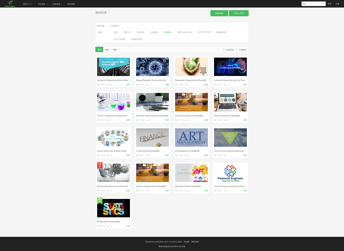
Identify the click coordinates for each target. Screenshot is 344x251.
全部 (116, 32)
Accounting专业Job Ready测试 (227, 115)
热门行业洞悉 (119, 39)
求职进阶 (42, 4)
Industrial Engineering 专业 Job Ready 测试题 (233, 80)
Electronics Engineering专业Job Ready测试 (115, 80)
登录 (330, 3)
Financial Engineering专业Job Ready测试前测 (233, 186)
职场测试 (115, 25)
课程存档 (195, 241)
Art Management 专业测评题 (187, 151)
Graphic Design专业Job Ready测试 (151, 186)
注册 (337, 3)
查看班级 (219, 13)
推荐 (115, 49)
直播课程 (230, 49)
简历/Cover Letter (184, 32)
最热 (107, 49)
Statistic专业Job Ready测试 (108, 221)
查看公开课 (239, 13)
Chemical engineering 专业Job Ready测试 (115, 115)
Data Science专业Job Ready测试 (189, 115)
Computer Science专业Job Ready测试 (152, 115)
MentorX (178, 246)
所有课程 (71, 4)
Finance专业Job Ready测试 (148, 151)
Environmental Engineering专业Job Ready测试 (234, 151)
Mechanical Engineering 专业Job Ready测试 (116, 186)
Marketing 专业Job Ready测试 (188, 186)
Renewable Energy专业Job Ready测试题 (192, 80)
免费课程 (243, 49)
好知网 (186, 241)
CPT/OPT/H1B (204, 32)
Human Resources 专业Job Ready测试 (113, 151)
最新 (99, 49)
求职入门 (27, 4)
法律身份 (57, 4)
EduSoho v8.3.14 (163, 241)
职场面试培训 (136, 39)
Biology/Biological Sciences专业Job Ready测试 (156, 80)
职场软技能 (221, 32)
